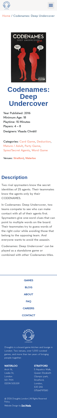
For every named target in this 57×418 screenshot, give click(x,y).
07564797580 (41, 390)
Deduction (44, 141)
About (28, 294)
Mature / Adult (13, 146)
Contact (28, 315)
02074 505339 (11, 383)
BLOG (28, 287)
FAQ (28, 301)
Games (28, 280)
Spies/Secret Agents (16, 150)
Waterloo (30, 158)
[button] (51, 5)
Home (6, 16)
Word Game (40, 150)
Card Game (27, 141)
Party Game (32, 146)
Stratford (18, 158)
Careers (28, 308)
